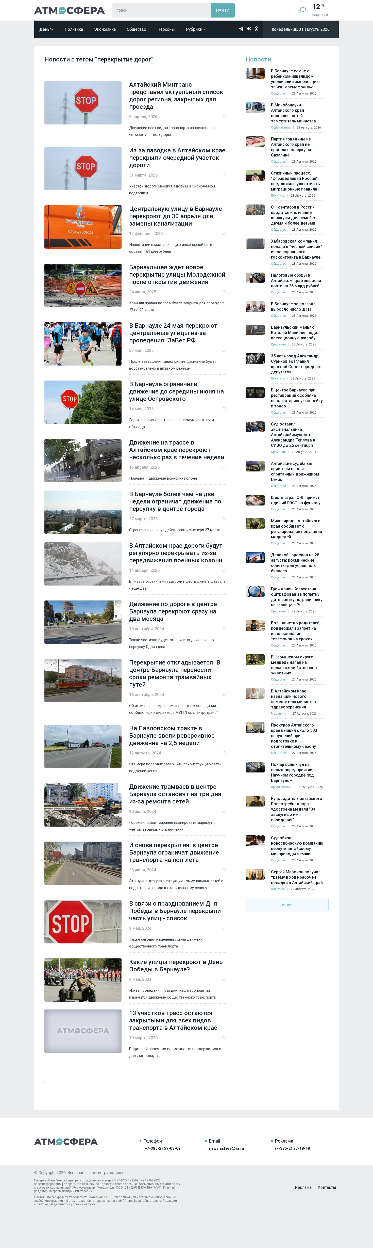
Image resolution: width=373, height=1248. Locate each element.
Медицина (278, 713)
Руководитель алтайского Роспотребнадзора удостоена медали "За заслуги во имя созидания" (296, 809)
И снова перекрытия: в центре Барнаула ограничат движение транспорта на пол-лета (174, 852)
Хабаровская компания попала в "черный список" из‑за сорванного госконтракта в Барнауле (296, 249)
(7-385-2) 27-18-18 (292, 1148)
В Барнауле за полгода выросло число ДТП (293, 307)
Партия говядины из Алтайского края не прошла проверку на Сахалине (291, 147)
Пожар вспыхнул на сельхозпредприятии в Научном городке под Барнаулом (293, 772)
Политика (74, 29)
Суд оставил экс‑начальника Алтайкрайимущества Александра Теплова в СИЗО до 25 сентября (293, 435)
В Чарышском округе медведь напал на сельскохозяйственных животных (294, 665)
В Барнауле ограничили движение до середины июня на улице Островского (176, 391)
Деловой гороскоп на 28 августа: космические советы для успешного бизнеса (295, 562)
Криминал (278, 344)
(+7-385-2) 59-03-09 (162, 1148)
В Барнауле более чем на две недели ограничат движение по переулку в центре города (175, 501)
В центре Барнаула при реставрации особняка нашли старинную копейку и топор (297, 398)
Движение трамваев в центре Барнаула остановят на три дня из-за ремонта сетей (175, 794)
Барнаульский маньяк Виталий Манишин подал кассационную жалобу (295, 332)
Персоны (166, 29)
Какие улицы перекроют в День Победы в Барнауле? (176, 965)
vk (248, 29)
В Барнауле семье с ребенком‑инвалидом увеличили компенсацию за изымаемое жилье (295, 79)
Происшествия (281, 787)
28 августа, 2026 (304, 93)
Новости (258, 59)
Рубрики (194, 29)
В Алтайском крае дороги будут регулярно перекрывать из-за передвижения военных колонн (176, 553)
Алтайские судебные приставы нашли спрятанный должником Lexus (295, 471)
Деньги (46, 29)
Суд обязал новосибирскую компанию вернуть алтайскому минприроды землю (297, 845)
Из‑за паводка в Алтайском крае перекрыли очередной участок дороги (177, 158)
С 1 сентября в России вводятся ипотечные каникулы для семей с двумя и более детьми (293, 215)
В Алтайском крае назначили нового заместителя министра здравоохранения (293, 699)
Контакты (327, 1187)
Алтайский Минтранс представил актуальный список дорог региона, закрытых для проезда (176, 95)
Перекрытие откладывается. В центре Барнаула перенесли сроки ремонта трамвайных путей (174, 673)
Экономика (105, 29)
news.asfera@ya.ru (226, 1148)
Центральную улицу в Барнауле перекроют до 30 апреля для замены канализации (175, 216)
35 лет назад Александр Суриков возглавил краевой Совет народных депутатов (296, 364)
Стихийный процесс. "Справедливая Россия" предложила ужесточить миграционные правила (295, 181)
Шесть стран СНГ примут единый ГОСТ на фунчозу (295, 500)
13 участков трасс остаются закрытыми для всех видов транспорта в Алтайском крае (173, 1020)
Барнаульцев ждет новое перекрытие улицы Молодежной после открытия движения (177, 275)
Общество (136, 29)
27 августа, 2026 (304, 611)
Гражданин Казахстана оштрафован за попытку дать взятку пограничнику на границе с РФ (297, 597)
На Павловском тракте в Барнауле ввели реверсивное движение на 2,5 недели (172, 736)
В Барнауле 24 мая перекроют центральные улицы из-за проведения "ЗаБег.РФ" (173, 333)
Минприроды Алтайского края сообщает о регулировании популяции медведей (296, 528)
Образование (281, 127)
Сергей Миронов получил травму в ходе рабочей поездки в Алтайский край (297, 877)
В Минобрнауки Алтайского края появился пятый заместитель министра (293, 113)
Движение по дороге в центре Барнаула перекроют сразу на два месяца (173, 611)
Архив (287, 905)
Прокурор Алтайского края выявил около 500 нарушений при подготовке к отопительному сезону (294, 736)
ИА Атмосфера (69, 10)
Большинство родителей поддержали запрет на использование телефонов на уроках (295, 631)
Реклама (303, 1187)
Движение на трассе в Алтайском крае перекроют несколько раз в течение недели (176, 450)
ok (256, 29)
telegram (241, 29)
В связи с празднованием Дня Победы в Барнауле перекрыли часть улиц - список (175, 911)
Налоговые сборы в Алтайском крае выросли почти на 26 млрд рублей (296, 280)
